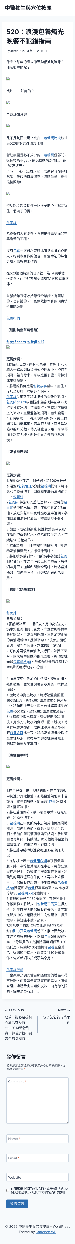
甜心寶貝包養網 (25, 931)
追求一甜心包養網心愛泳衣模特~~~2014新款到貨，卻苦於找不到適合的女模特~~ (18, 1025)
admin (14, 50)
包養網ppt (25, 893)
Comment (17, 1082)
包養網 (49, 155)
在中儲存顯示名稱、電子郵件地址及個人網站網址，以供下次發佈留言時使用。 (39, 1190)
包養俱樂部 (35, 342)
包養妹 (18, 497)
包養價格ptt (22, 662)
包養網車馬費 (47, 904)
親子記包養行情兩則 (56, 1017)
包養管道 (25, 486)
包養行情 (13, 318)
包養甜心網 (38, 861)
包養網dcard (16, 342)
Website (14, 1177)
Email (14, 1158)
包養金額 (16, 733)
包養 (16, 251)
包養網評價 (14, 970)
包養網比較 (52, 138)
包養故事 (40, 386)
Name (14, 1139)
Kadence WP (46, 1232)
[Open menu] (66, 8)
